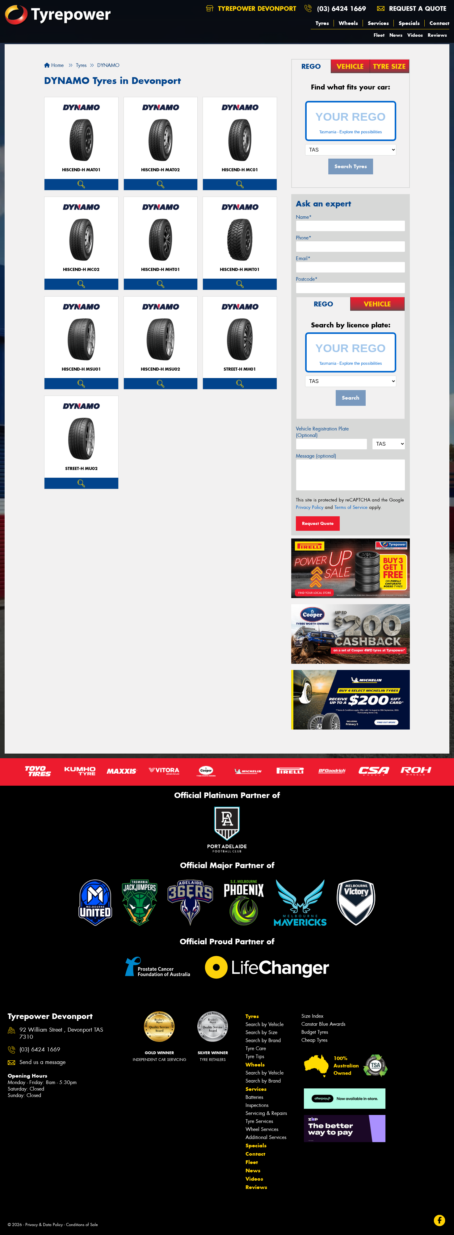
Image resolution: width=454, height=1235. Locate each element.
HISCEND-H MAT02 (160, 170)
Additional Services (266, 1137)
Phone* (303, 238)
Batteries (254, 1097)
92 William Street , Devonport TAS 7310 (61, 1033)
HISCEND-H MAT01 (81, 170)
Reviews (437, 35)
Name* (304, 217)
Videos (415, 35)
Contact (439, 23)
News (395, 35)
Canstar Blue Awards (323, 1024)
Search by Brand (263, 1040)
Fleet (379, 35)
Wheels (348, 23)
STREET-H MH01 (240, 369)
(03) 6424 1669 (341, 8)
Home (57, 65)
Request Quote (318, 523)
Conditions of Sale (82, 1224)
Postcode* (306, 279)
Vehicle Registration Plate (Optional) (322, 432)
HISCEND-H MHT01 (160, 269)
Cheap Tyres (314, 1040)
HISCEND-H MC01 (240, 170)
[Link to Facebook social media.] (439, 1220)
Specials (409, 23)
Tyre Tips (255, 1056)
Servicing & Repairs (266, 1113)
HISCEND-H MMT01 (240, 269)
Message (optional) (316, 456)
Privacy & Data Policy (44, 1224)
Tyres (322, 23)
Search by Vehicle (265, 1024)
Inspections (257, 1105)
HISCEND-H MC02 (81, 269)
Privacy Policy (309, 507)
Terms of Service (351, 507)
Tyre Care (256, 1048)
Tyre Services (259, 1121)
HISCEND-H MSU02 (160, 369)
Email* (303, 258)
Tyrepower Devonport (256, 8)
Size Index (312, 1016)
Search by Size (261, 1032)
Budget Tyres (314, 1032)
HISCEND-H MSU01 (81, 369)
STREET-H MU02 (81, 468)
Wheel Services (262, 1129)
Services (378, 23)
